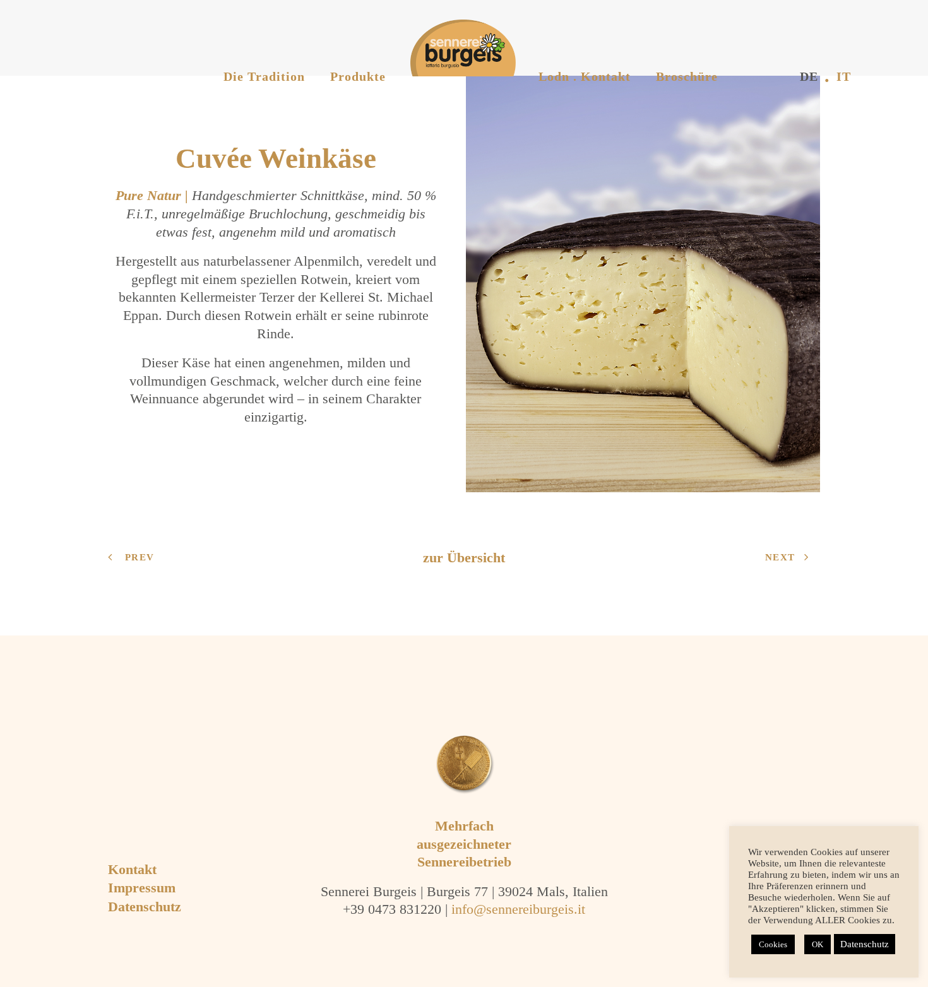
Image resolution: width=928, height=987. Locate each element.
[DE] (748, 57)
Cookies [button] (773, 944)
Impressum (141, 887)
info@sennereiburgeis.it (518, 909)
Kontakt (132, 869)
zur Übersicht (464, 557)
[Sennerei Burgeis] (451, 48)
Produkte (358, 76)
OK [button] (817, 944)
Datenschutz (144, 906)
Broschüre (687, 76)
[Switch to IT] (787, 57)
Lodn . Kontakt (584, 76)
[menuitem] (264, 38)
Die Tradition (264, 76)
